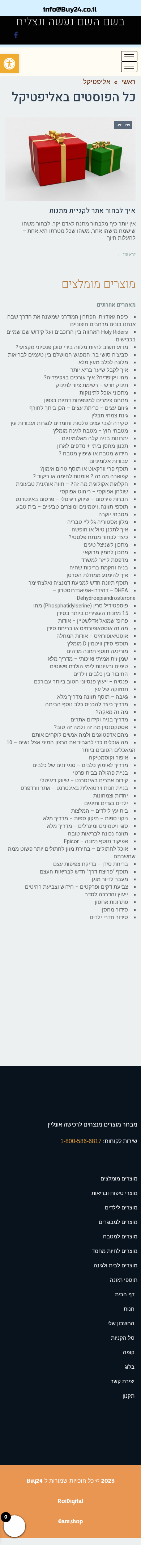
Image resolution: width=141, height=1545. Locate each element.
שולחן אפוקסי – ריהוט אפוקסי (94, 491)
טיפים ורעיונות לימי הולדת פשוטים (89, 666)
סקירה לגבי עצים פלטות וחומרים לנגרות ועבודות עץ (69, 423)
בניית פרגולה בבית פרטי (100, 773)
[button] (9, 63)
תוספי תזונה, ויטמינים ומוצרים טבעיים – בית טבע (72, 507)
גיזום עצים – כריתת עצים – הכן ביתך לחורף (78, 408)
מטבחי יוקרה (113, 514)
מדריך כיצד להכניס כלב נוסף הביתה (86, 704)
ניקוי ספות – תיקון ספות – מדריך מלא (85, 818)
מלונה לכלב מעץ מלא (103, 362)
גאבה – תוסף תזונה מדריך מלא (92, 697)
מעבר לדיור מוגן (110, 879)
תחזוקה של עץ (111, 689)
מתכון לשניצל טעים (106, 545)
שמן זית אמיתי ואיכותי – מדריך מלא (88, 659)
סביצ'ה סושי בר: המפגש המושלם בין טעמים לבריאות (68, 354)
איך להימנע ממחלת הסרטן (97, 575)
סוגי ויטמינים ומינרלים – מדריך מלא (87, 826)
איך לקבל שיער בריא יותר (99, 370)
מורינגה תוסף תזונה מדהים (97, 651)
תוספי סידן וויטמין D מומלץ (97, 643)
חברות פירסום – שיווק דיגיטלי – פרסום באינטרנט (72, 499)
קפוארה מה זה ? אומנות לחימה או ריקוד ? (80, 476)
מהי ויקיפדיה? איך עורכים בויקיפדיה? (86, 377)
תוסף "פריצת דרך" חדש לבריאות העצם (84, 871)
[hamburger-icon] (129, 56)
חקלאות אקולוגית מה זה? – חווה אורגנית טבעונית (72, 484)
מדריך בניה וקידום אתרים (99, 719)
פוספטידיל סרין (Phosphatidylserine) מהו (80, 605)
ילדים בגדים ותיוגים (106, 803)
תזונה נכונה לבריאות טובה (98, 833)
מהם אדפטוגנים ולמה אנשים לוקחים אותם (80, 735)
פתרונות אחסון (111, 902)
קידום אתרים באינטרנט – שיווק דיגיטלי (84, 780)
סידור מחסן (115, 909)
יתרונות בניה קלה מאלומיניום (95, 438)
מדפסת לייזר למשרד (104, 560)
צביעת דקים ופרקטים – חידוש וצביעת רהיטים (76, 887)
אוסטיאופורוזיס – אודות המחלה (92, 636)
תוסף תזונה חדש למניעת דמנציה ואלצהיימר (78, 583)
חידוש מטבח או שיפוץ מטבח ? (93, 453)
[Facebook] (16, 36)
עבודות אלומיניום (108, 461)
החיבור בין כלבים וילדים (100, 674)
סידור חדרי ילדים (109, 917)
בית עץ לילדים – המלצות (99, 811)
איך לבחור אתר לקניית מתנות (92, 211)
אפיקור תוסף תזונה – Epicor (96, 841)
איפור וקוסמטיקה (108, 757)
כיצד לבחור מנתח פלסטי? (98, 537)
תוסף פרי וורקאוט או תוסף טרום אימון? (84, 469)
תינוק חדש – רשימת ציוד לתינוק (92, 385)
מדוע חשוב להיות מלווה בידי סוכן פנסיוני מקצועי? (72, 347)
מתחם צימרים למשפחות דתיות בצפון (86, 400)
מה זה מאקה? (112, 712)
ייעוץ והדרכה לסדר (106, 894)
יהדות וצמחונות (110, 795)
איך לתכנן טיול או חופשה (100, 529)
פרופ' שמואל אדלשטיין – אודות (93, 621)
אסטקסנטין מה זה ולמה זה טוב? (91, 727)
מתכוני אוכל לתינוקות (104, 393)
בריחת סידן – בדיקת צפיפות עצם (90, 864)
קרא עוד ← (127, 254)
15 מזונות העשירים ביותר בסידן (92, 613)
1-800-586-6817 (81, 1141)
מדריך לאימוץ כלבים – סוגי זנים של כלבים (80, 765)
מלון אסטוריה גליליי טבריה (97, 522)
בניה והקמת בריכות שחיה (98, 567)
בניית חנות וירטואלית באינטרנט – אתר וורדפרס (74, 788)
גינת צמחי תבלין (109, 415)
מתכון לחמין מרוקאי (105, 552)
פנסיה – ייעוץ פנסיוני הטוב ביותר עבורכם (81, 681)
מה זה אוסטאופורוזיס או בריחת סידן (87, 628)
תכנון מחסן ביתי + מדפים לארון (92, 446)
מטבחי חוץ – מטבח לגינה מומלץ (90, 431)
